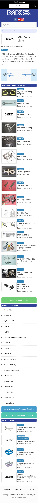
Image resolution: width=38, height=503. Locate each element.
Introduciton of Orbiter (25, 452)
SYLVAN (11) (8, 376)
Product (5, 50)
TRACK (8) (7, 343)
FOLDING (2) (8, 348)
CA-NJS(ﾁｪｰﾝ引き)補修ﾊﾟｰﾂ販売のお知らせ (26, 260)
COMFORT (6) (8, 386)
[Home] (19, 12)
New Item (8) (8, 315)
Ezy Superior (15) (9, 321)
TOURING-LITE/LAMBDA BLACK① (24, 286)
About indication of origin (19, 300)
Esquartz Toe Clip (24, 127)
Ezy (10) (6, 332)
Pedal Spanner (23, 103)
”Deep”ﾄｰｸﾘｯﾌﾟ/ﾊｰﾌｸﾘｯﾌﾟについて (26, 224)
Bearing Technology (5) (11, 359)
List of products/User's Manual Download (19, 409)
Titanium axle (23, 114)
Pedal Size (21, 156)
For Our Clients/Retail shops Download (19, 415)
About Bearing (23, 141)
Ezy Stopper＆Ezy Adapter (24, 92)
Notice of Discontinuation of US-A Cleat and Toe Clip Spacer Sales (26, 476)
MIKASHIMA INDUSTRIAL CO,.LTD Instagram (22, 19)
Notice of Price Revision (25, 441)
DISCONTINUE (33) (10, 365)
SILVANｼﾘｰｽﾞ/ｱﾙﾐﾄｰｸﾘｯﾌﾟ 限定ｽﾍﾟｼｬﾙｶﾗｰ (26, 246)
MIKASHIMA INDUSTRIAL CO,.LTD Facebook (15, 19)
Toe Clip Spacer (23, 200)
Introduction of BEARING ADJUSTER (26, 428)
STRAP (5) (7, 326)
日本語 (15, 2)
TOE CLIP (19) (8, 392)
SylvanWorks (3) (9, 403)
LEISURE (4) (7, 354)
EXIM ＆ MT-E (23, 235)
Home (4, 31)
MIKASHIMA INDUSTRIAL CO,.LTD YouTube (19, 19)
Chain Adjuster (23, 171)
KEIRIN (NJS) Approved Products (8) (15, 337)
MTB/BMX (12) (8, 381)
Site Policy (30, 489)
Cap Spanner (22, 185)
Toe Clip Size (22, 213)
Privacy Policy (19, 489)
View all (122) (8, 310)
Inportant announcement (22, 438)
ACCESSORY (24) (9, 397)
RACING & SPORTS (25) (11, 370)
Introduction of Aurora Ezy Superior (25, 464)
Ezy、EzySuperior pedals (24, 273)
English (22, 2)
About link (7, 489)
